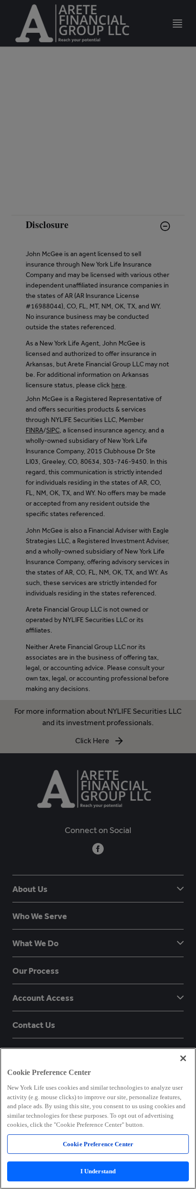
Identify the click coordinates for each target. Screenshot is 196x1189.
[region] (98, 1118)
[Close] (183, 1058)
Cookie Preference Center (98, 1144)
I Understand (98, 1171)
